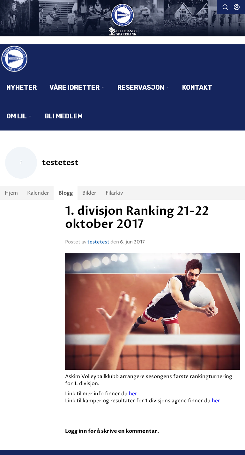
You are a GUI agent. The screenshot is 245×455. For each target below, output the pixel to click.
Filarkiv (114, 193)
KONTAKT (197, 87)
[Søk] (225, 7)
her (133, 393)
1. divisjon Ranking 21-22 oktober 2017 (137, 217)
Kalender (38, 193)
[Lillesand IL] (122, 19)
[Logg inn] (236, 7)
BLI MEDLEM (64, 116)
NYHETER (21, 87)
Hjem (11, 193)
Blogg (65, 193)
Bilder (89, 193)
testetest (98, 242)
